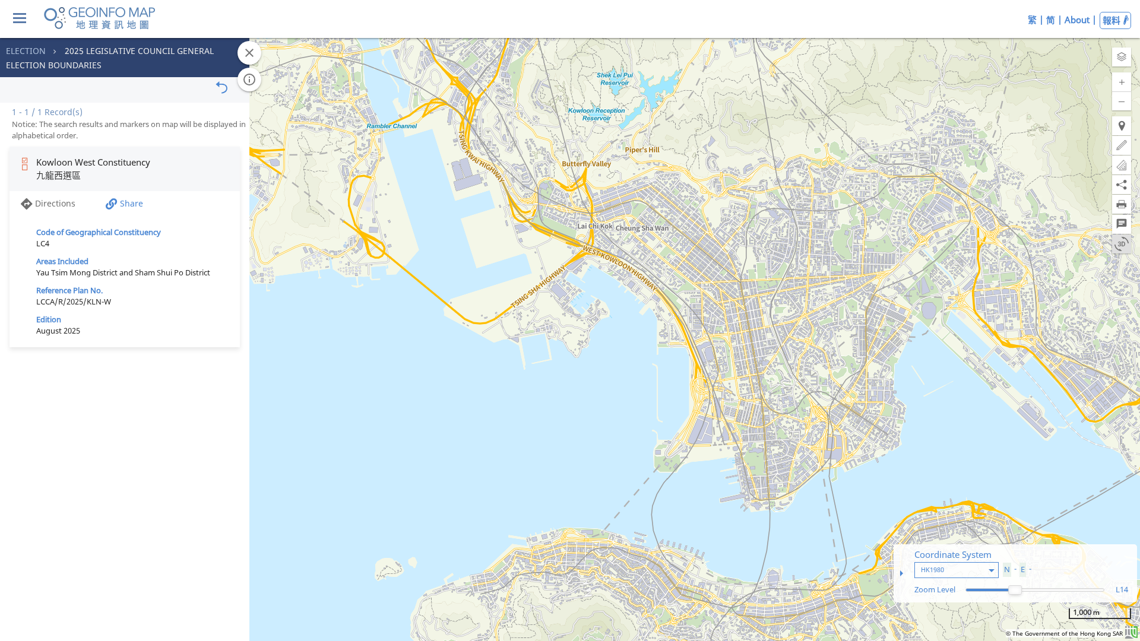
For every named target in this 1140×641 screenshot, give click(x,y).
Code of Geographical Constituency (98, 232)
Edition (48, 319)
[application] (570, 320)
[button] (1121, 56)
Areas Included (62, 261)
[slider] (1015, 590)
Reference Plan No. (69, 290)
